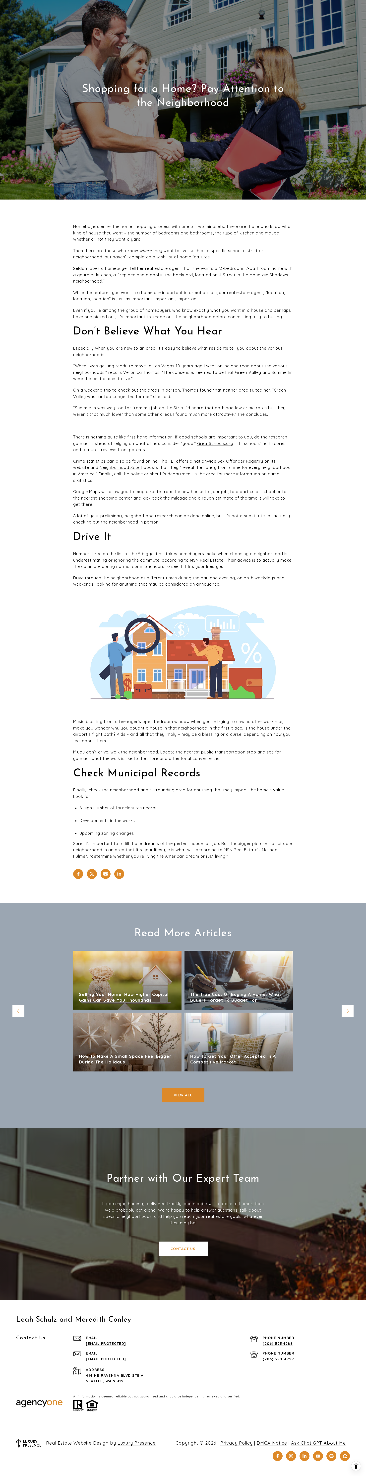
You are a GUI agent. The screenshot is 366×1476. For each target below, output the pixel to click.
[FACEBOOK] (278, 1456)
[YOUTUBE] (318, 1456)
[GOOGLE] (331, 1456)
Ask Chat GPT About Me (318, 1443)
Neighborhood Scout (121, 467)
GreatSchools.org (215, 443)
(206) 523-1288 (278, 1343)
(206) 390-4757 (278, 1359)
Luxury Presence (137, 1443)
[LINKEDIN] (304, 1456)
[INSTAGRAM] (291, 1456)
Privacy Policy (236, 1443)
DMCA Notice (272, 1443)
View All (183, 1095)
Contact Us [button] (183, 1249)
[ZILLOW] (345, 1456)
